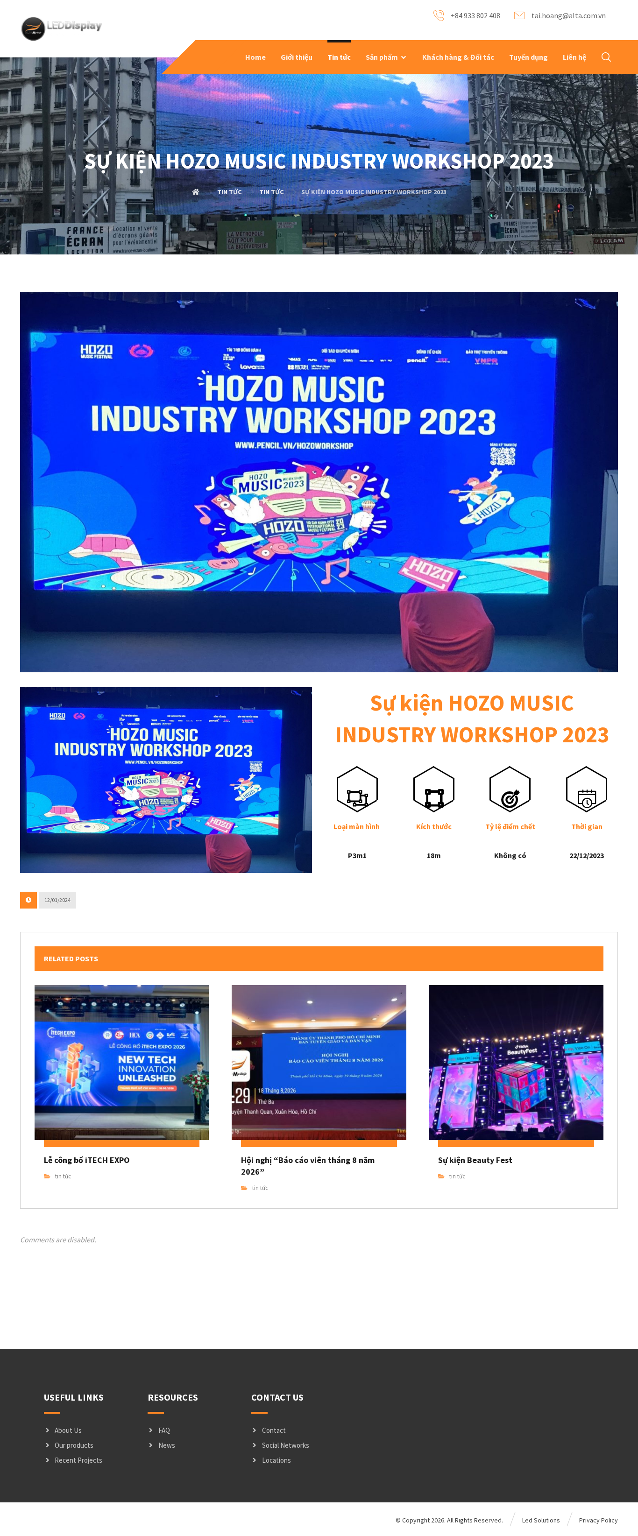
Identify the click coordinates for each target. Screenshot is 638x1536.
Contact (274, 1430)
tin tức (63, 1176)
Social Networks (285, 1445)
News (166, 1445)
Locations (276, 1460)
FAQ (164, 1430)
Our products (74, 1445)
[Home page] (195, 192)
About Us (68, 1430)
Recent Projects (78, 1460)
